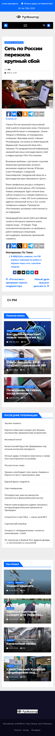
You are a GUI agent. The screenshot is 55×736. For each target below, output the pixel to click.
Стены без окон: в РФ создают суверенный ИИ (26, 363)
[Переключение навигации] (25, 25)
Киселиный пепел (13, 440)
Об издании (35, 730)
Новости (30, 331)
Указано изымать (13, 423)
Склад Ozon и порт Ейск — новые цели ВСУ (26, 517)
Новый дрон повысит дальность (41, 282)
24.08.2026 (14, 590)
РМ (9, 69)
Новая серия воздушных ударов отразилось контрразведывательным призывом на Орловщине (26, 507)
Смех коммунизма (13, 488)
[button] (44, 25)
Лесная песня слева (14, 465)
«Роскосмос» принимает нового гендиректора (16, 282)
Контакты (17, 730)
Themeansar (47, 724)
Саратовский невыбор (15, 524)
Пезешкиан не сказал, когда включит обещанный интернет (24, 393)
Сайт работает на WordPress (14, 724)
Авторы (26, 730)
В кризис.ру (11, 119)
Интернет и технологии (14, 42)
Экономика (20, 582)
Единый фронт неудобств (17, 482)
